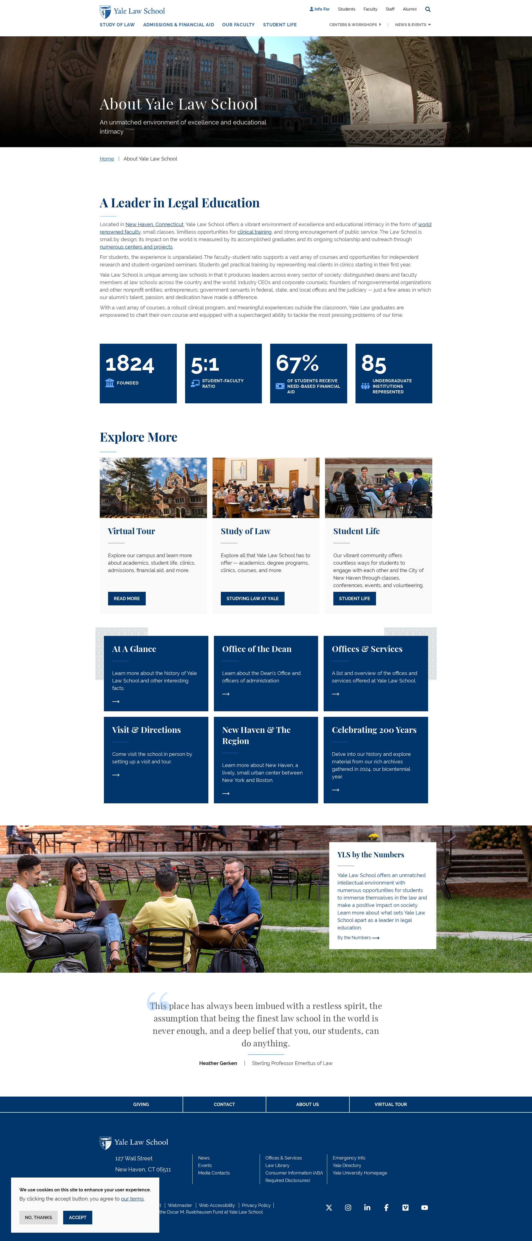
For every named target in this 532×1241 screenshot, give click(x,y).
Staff (390, 9)
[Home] (134, 12)
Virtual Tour (391, 1104)
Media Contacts (214, 1173)
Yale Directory (347, 1165)
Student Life (280, 24)
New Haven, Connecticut (154, 224)
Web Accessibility (217, 1205)
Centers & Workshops (353, 24)
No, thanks (38, 1217)
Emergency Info (349, 1158)
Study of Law (117, 24)
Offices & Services (283, 1158)
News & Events (410, 24)
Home (107, 159)
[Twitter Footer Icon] (329, 1208)
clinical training (254, 232)
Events (205, 1165)
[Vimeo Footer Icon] (405, 1208)
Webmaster (180, 1205)
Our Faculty (238, 24)
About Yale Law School (150, 159)
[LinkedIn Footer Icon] (367, 1208)
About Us (307, 1104)
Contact (224, 1104)
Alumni (409, 9)
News (204, 1158)
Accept (77, 1217)
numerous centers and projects (136, 247)
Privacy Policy (256, 1205)
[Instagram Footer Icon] (348, 1208)
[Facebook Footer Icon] (386, 1208)
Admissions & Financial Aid (178, 24)
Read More (127, 598)
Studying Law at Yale (253, 598)
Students (346, 9)
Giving (141, 1104)
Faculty (370, 9)
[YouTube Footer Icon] (424, 1208)
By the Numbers (354, 937)
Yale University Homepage (360, 1173)
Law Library (277, 1165)
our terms (132, 1199)
